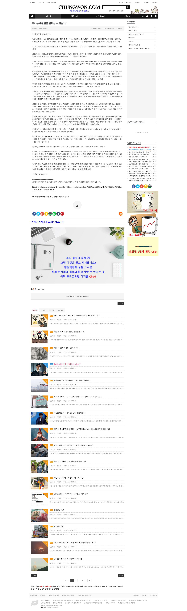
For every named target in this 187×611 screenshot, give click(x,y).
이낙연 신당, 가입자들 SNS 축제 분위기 (140, 173)
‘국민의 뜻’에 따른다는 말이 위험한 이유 (67, 332)
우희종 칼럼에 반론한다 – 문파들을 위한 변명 (69, 494)
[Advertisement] (141, 85)
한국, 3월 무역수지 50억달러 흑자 (138, 168)
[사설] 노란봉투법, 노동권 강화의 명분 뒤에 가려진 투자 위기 (75, 315)
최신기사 (52, 310)
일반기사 (60, 310)
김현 (118, 11)
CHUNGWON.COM (79, 6)
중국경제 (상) (57, 526)
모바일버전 (153, 595)
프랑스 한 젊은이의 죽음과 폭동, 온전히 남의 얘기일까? (73, 543)
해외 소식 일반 (132, 30)
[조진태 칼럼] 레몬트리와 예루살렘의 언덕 (68, 461)
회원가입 (128, 2)
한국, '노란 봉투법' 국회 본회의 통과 (138, 154)
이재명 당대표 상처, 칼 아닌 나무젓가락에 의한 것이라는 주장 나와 (147, 176)
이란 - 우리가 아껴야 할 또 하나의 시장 (66, 478)
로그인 (121, 2)
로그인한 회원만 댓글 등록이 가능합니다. (77, 296)
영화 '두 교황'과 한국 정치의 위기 (64, 348)
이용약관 (42, 595)
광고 (110, 11)
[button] (121, 303)
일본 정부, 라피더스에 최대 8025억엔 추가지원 (142, 171)
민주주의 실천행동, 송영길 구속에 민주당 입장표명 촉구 (144, 180)
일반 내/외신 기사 (133, 27)
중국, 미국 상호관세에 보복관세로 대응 (139, 161)
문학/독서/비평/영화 (134, 45)
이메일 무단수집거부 (68, 595)
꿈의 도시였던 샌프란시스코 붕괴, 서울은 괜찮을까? (71, 445)
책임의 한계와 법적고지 (84, 595)
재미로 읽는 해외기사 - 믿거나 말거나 (139, 48)
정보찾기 (137, 2)
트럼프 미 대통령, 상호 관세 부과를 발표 (140, 166)
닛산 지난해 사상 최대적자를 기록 (138, 159)
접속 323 (154, 2)
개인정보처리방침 (54, 595)
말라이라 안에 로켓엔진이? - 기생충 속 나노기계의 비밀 (144, 152)
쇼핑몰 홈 (145, 2)
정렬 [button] (121, 575)
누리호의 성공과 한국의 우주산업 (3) (66, 559)
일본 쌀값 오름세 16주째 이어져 (137, 157)
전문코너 (74, 16)
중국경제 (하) (57, 510)
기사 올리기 (100, 16)
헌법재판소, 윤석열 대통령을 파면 (138, 164)
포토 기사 (131, 41)
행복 (114, 11)
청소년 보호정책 (110, 603)
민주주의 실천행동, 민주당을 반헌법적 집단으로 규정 (143, 178)
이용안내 (136, 595)
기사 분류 (48, 16)
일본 (122, 11)
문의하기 (144, 595)
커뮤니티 (127, 16)
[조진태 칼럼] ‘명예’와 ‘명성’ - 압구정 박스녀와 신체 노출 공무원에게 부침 (80, 429)
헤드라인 (43, 310)
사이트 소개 (33, 595)
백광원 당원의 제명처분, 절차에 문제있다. (68, 413)
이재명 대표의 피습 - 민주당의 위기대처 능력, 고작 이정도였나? (76, 397)
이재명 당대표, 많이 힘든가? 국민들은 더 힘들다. (70, 380)
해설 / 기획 (131, 38)
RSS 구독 (41, 2)
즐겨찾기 (32, 2)
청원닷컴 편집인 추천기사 (135, 34)
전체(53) (34, 310)
